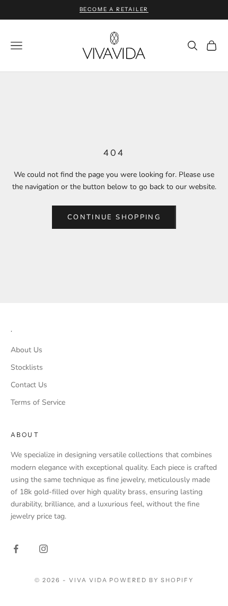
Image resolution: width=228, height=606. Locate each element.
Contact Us (29, 385)
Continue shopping (114, 217)
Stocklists (27, 367)
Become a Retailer (114, 9)
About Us (26, 350)
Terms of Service (38, 402)
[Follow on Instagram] (43, 548)
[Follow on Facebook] (16, 548)
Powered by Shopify (151, 580)
